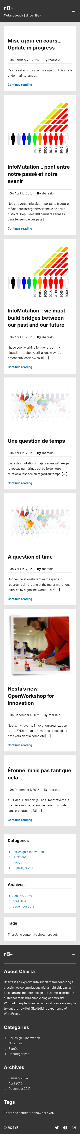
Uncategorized (22, 867)
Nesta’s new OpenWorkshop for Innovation (31, 696)
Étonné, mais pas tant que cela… (39, 773)
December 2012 (23, 906)
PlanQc (17, 862)
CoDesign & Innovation (28, 852)
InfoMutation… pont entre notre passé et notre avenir (39, 174)
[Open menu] (73, 11)
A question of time (30, 557)
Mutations (19, 857)
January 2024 (22, 896)
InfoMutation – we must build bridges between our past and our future (36, 318)
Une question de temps (36, 441)
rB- (8, 8)
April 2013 (19, 901)
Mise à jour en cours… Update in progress (34, 44)
